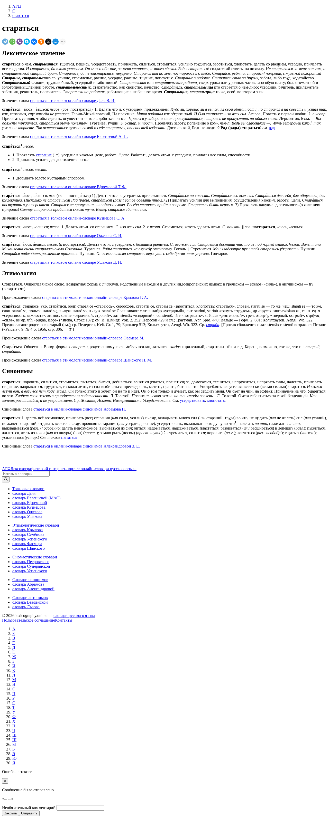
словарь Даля (23, 493)
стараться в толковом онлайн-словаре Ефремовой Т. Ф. (78, 187)
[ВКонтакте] (34, 42)
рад (272, 128)
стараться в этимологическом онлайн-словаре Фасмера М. (93, 338)
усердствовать (192, 400)
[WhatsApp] (12, 42)
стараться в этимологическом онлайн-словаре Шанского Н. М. (97, 360)
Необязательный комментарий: (29, 807)
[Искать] (6, 479)
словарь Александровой (33, 589)
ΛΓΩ (6, 469)
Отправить (29, 813)
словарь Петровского (30, 561)
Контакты (63, 620)
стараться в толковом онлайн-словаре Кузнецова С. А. (77, 218)
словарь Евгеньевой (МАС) (36, 498)
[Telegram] (5, 42)
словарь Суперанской (31, 566)
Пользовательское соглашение (28, 620)
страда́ (212, 324)
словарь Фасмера (27, 543)
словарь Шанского (28, 548)
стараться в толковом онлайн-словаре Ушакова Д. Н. (76, 262)
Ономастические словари (34, 557)
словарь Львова (26, 607)
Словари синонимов (30, 579)
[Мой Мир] (55, 42)
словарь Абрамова (28, 584)
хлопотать (216, 400)
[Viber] (19, 42)
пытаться (69, 437)
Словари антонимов (30, 597)
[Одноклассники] (41, 42)
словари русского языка (74, 615)
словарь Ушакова (27, 516)
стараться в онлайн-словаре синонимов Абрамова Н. (79, 409)
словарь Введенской (30, 602)
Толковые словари (28, 489)
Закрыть (10, 813)
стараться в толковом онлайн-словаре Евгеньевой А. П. (79, 136)
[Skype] (27, 42)
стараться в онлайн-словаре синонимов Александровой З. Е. (86, 446)
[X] (48, 42)
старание (44, 155)
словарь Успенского (29, 539)
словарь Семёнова (28, 534)
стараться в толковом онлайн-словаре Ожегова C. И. (76, 235)
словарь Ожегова (27, 512)
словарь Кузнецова (28, 507)
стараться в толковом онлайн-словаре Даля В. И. (72, 100)
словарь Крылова (27, 530)
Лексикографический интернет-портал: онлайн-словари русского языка (73, 469)
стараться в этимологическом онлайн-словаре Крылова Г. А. (95, 297)
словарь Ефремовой (29, 502)
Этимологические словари (35, 525)
